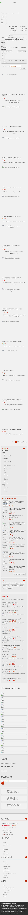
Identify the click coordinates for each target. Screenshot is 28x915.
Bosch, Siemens (7, 461)
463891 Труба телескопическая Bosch (11, 216)
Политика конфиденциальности (9, 873)
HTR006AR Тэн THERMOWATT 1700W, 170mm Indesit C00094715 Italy (17, 553)
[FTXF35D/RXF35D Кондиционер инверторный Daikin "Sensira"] (14, 659)
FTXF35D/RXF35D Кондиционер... (10, 662)
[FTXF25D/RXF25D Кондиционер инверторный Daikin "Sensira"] (14, 666)
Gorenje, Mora (7, 468)
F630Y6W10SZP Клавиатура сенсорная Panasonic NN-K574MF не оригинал (17, 539)
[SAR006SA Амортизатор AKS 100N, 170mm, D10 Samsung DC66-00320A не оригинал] (5, 533)
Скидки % (5, 861)
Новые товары (6, 864)
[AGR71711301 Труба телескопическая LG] (14, 330)
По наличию (7, 455)
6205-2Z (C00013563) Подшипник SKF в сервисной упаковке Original (17, 510)
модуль (9, 583)
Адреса (4, 847)
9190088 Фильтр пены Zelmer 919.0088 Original (16, 516)
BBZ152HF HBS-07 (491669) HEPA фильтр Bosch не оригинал (13, 95)
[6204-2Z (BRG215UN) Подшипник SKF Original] (5, 503)
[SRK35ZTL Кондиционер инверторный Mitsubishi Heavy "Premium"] (14, 674)
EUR (2, 19)
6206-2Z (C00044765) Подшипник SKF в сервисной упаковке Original (17, 568)
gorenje (4, 588)
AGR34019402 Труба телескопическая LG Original (12, 309)
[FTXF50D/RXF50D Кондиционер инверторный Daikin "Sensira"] (14, 607)
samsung (15, 583)
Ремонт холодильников (7, 890)
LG (5, 472)
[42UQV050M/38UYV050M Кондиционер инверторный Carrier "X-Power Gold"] (14, 633)
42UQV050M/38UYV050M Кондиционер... (11, 637)
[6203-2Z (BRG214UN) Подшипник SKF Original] (5, 525)
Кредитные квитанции (7, 844)
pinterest (2, 771)
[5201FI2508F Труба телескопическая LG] (14, 388)
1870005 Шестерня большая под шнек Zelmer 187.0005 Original (17, 545)
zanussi (21, 585)
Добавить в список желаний (22, 104)
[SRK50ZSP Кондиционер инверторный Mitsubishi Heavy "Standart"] (14, 642)
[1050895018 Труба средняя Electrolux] (14, 267)
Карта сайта (5, 877)
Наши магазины (6, 868)
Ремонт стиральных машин (8, 887)
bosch (23, 583)
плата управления (14, 585)
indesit (4, 583)
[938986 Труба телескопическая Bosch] (14, 146)
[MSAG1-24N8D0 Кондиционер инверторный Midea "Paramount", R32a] (14, 651)
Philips (6, 476)
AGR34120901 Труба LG (7, 370)
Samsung (6, 483)
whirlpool (10, 588)
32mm (6, 487)
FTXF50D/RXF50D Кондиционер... (10, 610)
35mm (6, 491)
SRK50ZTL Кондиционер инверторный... (11, 619)
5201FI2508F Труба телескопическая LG (11, 400)
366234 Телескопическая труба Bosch (11, 187)
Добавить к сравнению (24, 104)
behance (5, 771)
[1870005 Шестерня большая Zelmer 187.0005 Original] (5, 547)
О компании (5, 875)
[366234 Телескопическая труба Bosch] (14, 176)
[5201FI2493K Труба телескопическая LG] (14, 418)
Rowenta (6, 479)
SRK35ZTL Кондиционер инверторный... (11, 678)
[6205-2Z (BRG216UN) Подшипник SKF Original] (5, 511)
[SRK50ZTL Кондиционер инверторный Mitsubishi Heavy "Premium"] (14, 615)
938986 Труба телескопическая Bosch (11, 157)
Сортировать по (6, 66)
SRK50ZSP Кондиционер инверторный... (11, 646)
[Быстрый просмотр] (19, 104)
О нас (4, 885)
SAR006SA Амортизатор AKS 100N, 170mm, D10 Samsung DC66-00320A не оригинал (17, 531)
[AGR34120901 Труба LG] (14, 359)
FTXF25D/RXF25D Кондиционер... (10, 669)
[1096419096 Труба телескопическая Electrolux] (14, 234)
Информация (5, 849)
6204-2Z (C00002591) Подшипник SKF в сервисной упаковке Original (17, 502)
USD (2, 22)
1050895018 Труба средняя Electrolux (11, 278)
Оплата (4, 896)
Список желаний (5, 13)
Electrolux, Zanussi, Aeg (9, 465)
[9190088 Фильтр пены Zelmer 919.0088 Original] (5, 518)
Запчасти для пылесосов (20, 60)
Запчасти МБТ (10, 60)
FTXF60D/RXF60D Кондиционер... (10, 603)
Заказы (4, 842)
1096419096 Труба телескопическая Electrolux (11, 246)
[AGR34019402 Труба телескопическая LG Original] (14, 298)
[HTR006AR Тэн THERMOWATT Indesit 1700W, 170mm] (5, 554)
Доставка (5, 894)
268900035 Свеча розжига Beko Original (16, 560)
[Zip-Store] (14, 6)
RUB (2, 21)
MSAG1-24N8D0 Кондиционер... (9, 654)
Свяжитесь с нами (6, 870)
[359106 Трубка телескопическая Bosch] (14, 115)
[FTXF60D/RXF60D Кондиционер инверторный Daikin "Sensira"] (14, 600)
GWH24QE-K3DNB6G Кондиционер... (10, 628)
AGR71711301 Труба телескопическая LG (12, 341)
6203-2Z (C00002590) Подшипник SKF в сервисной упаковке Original (17, 524)
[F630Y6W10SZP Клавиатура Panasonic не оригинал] (5, 540)
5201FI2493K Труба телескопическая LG (11, 429)
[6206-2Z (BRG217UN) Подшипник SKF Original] (5, 569)
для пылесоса (6, 585)
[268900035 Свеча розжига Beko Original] (5, 562)
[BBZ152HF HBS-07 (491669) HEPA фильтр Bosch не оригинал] (14, 83)
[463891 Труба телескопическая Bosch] (14, 205)
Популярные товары (9, 498)
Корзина (12, 13)
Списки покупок (6, 853)
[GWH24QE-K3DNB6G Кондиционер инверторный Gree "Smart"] (14, 624)
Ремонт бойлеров (6, 892)
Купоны (4, 851)
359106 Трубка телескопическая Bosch (11, 127)
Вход (16, 13)
